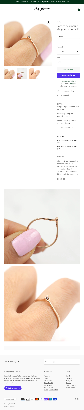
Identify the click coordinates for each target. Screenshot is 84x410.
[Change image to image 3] (34, 73)
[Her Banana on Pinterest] (75, 399)
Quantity (60, 36)
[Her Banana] (42, 9)
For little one (48, 387)
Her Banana (17, 404)
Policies (68, 383)
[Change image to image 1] (9, 73)
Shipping (73, 83)
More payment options (68, 81)
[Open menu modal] (5, 8)
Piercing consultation (51, 390)
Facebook (69, 378)
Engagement (48, 385)
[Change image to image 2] (22, 73)
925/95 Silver (48, 381)
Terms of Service (71, 385)
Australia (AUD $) (9, 399)
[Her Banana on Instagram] (78, 399)
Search (68, 376)
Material (60, 47)
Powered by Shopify (9, 406)
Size (58, 57)
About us (47, 376)
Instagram (69, 381)
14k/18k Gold (48, 383)
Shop (46, 378)
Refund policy (70, 387)
